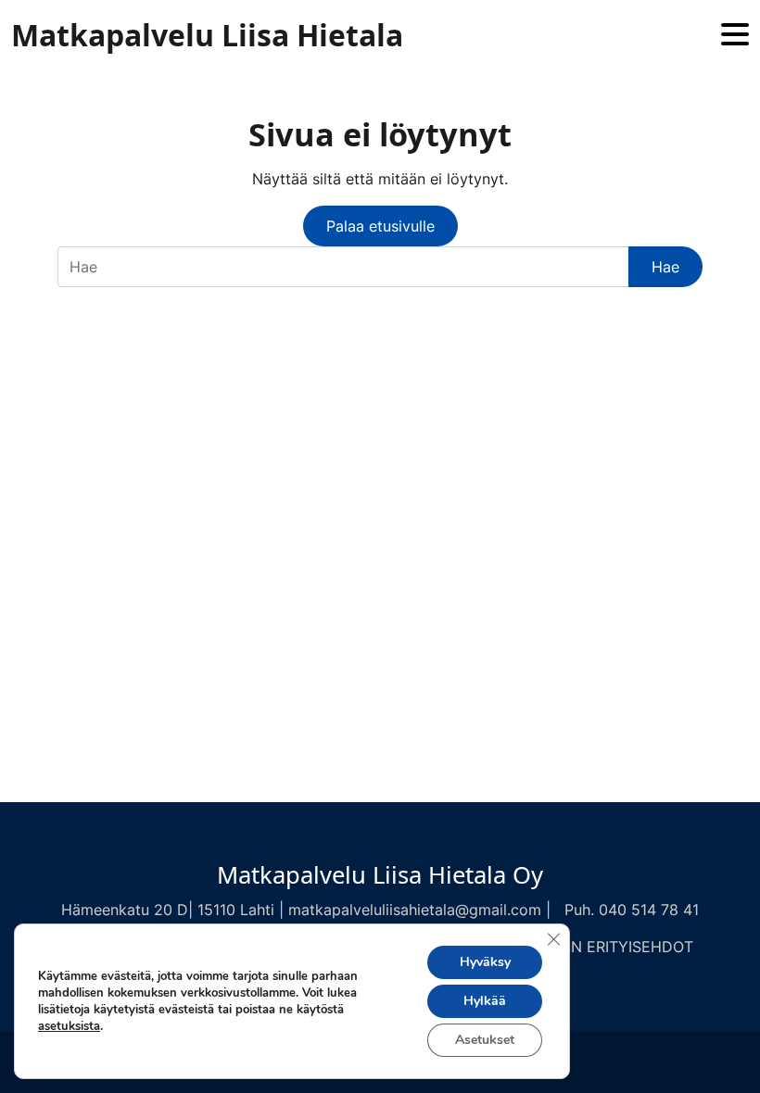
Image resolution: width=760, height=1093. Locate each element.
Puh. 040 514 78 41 (631, 909)
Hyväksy (485, 962)
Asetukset (484, 1040)
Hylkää (484, 1001)
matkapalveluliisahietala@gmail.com (414, 909)
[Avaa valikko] (735, 35)
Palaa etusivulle (380, 226)
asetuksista (69, 1026)
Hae (665, 267)
